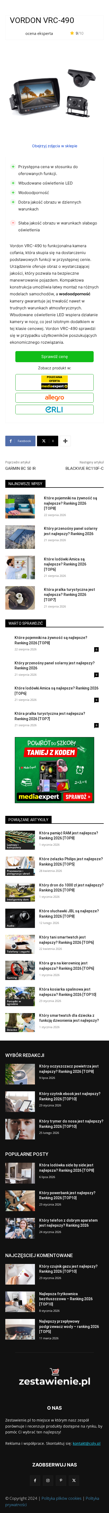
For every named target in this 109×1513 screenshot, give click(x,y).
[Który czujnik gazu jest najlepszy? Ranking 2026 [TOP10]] (20, 1274)
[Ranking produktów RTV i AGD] (54, 1377)
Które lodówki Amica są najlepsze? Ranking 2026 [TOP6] (65, 564)
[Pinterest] (61, 1480)
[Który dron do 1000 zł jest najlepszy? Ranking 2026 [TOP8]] (20, 892)
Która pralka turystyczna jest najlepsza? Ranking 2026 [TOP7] (69, 594)
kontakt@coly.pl (87, 1443)
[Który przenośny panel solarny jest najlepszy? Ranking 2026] (20, 537)
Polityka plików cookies (61, 1498)
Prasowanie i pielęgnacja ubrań (18, 872)
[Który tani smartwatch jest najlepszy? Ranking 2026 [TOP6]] (20, 944)
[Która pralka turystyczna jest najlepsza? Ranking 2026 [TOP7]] (20, 598)
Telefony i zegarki (18, 951)
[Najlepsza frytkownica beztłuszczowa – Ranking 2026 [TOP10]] (20, 1301)
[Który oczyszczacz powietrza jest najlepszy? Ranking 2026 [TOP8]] (20, 1074)
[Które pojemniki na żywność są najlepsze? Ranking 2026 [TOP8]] (20, 506)
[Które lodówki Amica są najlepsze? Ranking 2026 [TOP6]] (20, 567)
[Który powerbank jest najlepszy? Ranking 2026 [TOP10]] (20, 1200)
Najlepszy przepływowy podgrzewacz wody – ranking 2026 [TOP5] (69, 1326)
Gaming (12, 977)
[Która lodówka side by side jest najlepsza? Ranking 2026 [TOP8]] (20, 1173)
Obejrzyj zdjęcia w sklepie (54, 146)
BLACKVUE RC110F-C (85, 468)
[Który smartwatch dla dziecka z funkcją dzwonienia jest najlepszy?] (20, 1022)
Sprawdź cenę (54, 356)
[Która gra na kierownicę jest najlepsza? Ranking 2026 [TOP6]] (20, 970)
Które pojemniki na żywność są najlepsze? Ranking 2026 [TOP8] (70, 503)
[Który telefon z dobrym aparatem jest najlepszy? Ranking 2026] (20, 1228)
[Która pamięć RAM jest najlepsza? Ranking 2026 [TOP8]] (20, 840)
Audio (10, 925)
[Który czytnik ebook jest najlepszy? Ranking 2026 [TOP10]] (20, 1101)
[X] (74, 1480)
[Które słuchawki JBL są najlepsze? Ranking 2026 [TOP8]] (20, 918)
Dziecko (12, 1030)
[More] (65, 441)
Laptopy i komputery (14, 846)
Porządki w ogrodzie (14, 1002)
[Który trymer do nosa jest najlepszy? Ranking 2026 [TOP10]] (20, 1129)
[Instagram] (48, 1480)
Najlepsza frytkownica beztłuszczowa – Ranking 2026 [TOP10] (66, 1299)
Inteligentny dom (18, 899)
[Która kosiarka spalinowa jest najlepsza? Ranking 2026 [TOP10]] (20, 996)
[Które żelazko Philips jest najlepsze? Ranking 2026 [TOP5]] (20, 866)
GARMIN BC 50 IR (20, 468)
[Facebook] (35, 1480)
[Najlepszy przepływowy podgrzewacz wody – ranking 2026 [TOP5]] (20, 1329)
